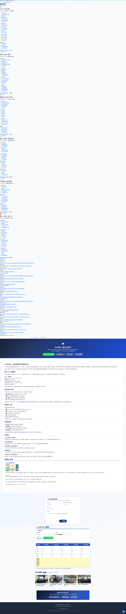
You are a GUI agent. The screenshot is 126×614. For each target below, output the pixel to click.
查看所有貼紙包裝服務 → (4, 177)
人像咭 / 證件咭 (4, 40)
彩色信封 (3, 110)
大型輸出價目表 (4, 209)
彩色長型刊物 (4, 65)
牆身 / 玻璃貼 (4, 201)
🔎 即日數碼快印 (3, 333)
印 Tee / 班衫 (4, 244)
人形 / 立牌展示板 (5, 200)
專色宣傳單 (4, 61)
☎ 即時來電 (2, 335)
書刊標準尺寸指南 (5, 89)
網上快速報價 (79, 354)
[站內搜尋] (0, 2)
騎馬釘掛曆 (4, 233)
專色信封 (3, 112)
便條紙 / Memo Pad (5, 124)
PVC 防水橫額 (4, 191)
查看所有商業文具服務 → (4, 134)
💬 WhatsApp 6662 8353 (8, 335)
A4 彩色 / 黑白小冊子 (5, 78)
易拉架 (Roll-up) (4, 186)
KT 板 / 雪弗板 (4, 197)
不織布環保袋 (4, 165)
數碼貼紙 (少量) (4, 144)
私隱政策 (66, 608)
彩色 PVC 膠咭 (4, 35)
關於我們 (59, 608)
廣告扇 (3, 252)
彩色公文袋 (4, 116)
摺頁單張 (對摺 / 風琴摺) (6, 64)
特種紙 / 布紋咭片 (5, 18)
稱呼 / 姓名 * (48, 502)
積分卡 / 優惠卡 (4, 38)
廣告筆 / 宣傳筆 (4, 249)
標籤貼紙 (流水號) (5, 149)
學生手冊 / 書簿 (4, 129)
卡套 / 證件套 (4, 43)
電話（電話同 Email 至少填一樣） (67, 502)
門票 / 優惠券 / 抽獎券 (5, 227)
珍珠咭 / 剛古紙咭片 (5, 20)
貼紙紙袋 (64, 606)
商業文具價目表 (4, 132)
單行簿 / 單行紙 (4, 127)
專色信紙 (3, 114)
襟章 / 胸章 (3, 243)
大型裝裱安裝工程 (5, 208)
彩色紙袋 (3, 162)
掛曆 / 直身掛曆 (4, 232)
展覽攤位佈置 (4, 206)
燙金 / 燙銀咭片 (4, 28)
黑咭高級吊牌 (4, 156)
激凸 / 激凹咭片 (4, 29)
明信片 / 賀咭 (4, 21)
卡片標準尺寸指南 (5, 46)
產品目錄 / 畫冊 (4, 81)
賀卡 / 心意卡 (4, 226)
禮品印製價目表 (4, 255)
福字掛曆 (3, 235)
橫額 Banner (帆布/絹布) (6, 189)
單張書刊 (58, 606)
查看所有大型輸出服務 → (4, 211)
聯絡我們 (63, 608)
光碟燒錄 (3, 173)
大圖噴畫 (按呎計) (5, 199)
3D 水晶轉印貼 (4, 159)
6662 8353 (2, 0)
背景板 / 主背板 (4, 205)
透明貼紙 (3, 148)
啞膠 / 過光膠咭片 (5, 25)
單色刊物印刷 (4, 73)
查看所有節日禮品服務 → (4, 257)
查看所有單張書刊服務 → (4, 92)
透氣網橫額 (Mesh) (5, 192)
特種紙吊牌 (4, 157)
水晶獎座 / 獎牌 (4, 241)
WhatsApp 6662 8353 (7, 2)
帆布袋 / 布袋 (4, 166)
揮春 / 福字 (3, 223)
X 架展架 (3, 188)
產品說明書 (4, 82)
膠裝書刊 (3, 70)
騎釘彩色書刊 (4, 69)
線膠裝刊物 (4, 72)
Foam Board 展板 (5, 196)
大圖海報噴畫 (4, 87)
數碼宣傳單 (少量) (5, 62)
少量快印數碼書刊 (5, 75)
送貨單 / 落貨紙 (4, 105)
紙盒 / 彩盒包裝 (4, 170)
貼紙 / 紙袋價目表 (5, 174)
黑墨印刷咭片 (4, 17)
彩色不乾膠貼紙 (4, 145)
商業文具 (61, 606)
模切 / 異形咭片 (4, 32)
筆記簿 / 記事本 (4, 130)
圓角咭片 (3, 30)
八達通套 (3, 45)
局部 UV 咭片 (4, 26)
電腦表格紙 (4, 107)
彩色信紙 (3, 113)
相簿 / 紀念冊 (4, 236)
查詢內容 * (48, 511)
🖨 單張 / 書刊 (36, 337)
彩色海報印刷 (4, 86)
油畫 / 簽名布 (4, 246)
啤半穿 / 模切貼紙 (5, 151)
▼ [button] (5, 6)
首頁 (31, 337)
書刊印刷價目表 (4, 90)
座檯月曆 (3, 231)
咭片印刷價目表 (4, 47)
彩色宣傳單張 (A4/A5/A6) (6, 60)
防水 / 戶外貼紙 (4, 147)
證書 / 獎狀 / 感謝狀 (5, 240)
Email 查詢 (70, 354)
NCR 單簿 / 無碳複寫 (5, 102)
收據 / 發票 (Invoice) (5, 104)
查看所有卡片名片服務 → (4, 50)
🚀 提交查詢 (63, 521)
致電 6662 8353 (61, 354)
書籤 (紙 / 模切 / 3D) (5, 251)
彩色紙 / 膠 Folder (5, 119)
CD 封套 (3, 172)
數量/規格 (38, 532)
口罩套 (3, 253)
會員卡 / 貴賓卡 (4, 37)
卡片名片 (54, 606)
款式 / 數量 (56, 532)
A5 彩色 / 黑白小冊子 (5, 80)
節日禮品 (71, 606)
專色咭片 (3, 15)
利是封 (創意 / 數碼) (5, 221)
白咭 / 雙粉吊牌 (4, 154)
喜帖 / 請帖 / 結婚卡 (5, 224)
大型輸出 (68, 606)
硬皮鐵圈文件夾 (4, 121)
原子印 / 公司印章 (5, 122)
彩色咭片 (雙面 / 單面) (5, 14)
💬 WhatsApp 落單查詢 (48, 537)
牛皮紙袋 (3, 164)
